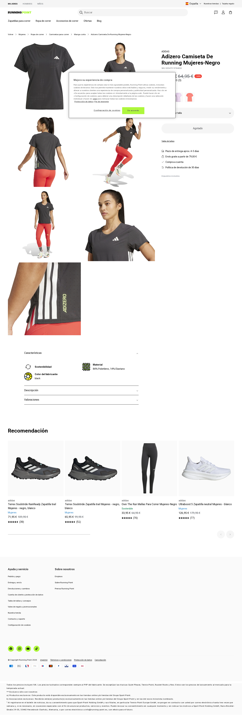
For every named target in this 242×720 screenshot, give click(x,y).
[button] (221, 534)
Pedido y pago (14, 576)
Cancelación (100, 660)
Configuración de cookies (19, 625)
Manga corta (80, 34)
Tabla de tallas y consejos (19, 601)
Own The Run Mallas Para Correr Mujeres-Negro (149, 504)
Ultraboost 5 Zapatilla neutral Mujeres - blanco (205, 504)
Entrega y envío (15, 582)
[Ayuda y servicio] (216, 12)
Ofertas (88, 21)
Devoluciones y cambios (19, 588)
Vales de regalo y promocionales (22, 607)
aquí (95, 99)
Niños (40, 4)
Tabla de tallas (167, 141)
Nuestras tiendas (211, 3)
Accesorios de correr (67, 21)
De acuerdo (133, 110)
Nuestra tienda (14, 613)
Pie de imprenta (101, 101)
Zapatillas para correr (19, 21)
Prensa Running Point (64, 588)
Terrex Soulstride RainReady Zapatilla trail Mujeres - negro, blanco (32, 506)
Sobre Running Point (64, 582)
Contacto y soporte (16, 619)
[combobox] (133, 12)
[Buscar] (81, 12)
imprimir (44, 660)
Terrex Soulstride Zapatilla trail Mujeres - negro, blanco (92, 506)
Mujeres (12, 4)
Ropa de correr (43, 21)
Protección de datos (83, 660)
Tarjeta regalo (228, 3)
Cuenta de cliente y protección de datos (25, 595)
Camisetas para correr (59, 34)
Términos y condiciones (60, 660)
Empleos (58, 576)
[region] (122, 95)
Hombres (27, 4)
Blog (99, 21)
